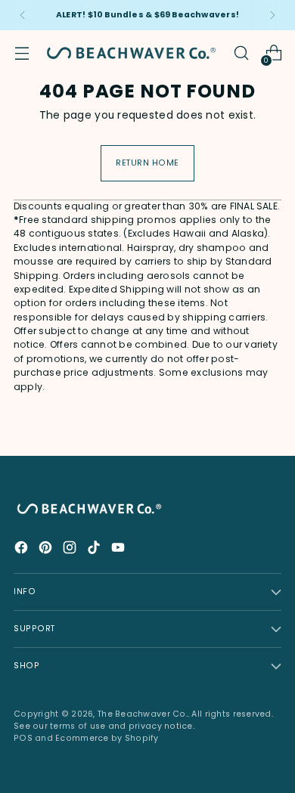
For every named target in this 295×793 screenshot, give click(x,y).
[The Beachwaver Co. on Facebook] (23, 550)
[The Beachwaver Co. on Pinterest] (47, 550)
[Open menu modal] (21, 53)
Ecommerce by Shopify (107, 738)
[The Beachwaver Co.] (131, 53)
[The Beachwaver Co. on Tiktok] (95, 550)
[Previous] (22, 15)
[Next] (272, 15)
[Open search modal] (240, 53)
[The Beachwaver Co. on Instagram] (71, 550)
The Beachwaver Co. (143, 714)
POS (23, 738)
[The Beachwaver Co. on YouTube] (119, 550)
